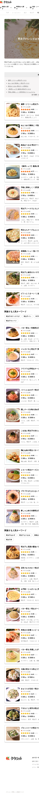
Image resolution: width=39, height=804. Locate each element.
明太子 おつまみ (24, 535)
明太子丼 (9, 539)
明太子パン (27, 316)
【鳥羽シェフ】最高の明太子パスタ (19, 89)
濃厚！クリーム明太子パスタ (17, 80)
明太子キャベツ (11, 321)
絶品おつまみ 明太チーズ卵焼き (18, 86)
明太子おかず (10, 535)
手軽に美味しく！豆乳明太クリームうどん (21, 92)
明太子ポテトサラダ (13, 316)
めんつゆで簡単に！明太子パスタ (18, 83)
